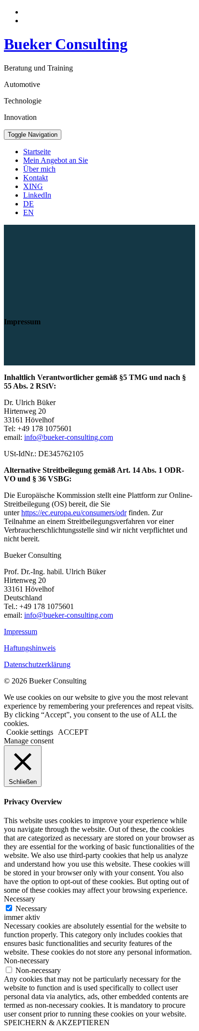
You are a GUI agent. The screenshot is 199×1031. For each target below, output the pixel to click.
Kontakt (35, 178)
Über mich (39, 169)
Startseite (37, 151)
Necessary (31, 908)
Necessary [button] (19, 899)
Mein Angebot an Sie (55, 160)
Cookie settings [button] (29, 732)
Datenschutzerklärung (37, 664)
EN (28, 212)
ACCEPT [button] (73, 732)
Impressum (20, 631)
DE (28, 204)
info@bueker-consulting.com (68, 437)
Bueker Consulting (66, 44)
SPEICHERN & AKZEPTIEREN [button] (57, 1022)
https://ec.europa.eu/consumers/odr (74, 512)
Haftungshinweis (30, 648)
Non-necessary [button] (26, 961)
